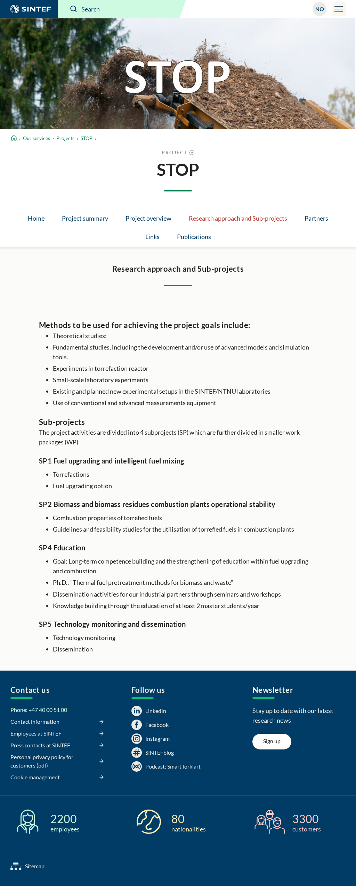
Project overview (148, 218)
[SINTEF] (29, 9)
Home (36, 218)
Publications (194, 236)
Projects (65, 138)
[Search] (73, 9)
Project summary (85, 218)
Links (152, 236)
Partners (316, 218)
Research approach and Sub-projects (238, 218)
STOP (86, 138)
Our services (36, 138)
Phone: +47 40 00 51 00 (38, 709)
